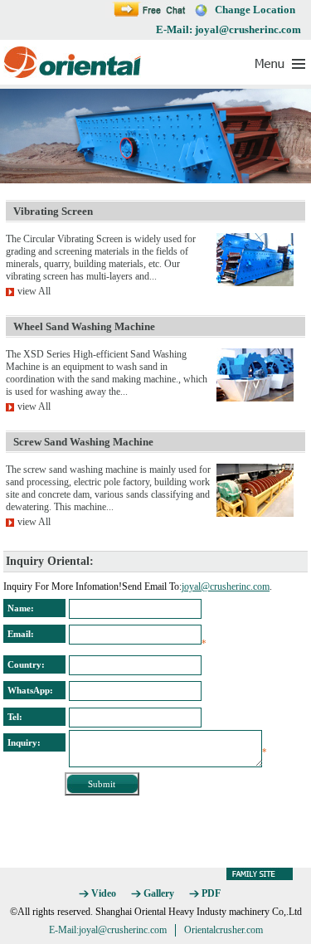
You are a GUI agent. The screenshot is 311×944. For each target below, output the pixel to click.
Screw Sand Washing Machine (83, 442)
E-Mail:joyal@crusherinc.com (108, 930)
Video (103, 893)
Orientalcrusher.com (223, 930)
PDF (211, 893)
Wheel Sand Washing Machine (84, 326)
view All (34, 291)
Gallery (158, 893)
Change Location (255, 9)
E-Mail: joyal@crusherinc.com (228, 29)
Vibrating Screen (53, 211)
